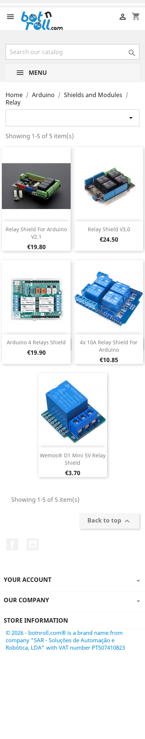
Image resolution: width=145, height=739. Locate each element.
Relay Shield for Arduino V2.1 (36, 233)
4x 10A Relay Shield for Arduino (109, 346)
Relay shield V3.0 (109, 229)
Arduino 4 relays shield (36, 342)
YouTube (33, 544)
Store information (36, 620)
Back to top (109, 521)
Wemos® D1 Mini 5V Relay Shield (73, 459)
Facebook (12, 544)
